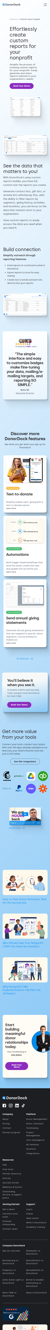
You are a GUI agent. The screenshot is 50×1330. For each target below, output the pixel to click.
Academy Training (35, 1227)
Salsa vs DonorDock (36, 1293)
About (6, 1119)
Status (29, 1214)
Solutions (31, 1149)
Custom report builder (30, 19)
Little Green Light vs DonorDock (13, 1281)
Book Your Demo (21, 86)
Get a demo (9, 1209)
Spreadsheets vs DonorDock (35, 1272)
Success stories (11, 1183)
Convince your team (10, 1215)
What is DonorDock (36, 1223)
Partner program (11, 1132)
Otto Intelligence (35, 1140)
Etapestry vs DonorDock (9, 1272)
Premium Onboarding (9, 1223)
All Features (32, 1145)
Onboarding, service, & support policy (12, 1195)
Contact (7, 1128)
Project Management (33, 1134)
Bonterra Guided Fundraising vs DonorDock (35, 1283)
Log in (29, 1209)
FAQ (5, 1165)
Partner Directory (12, 1174)
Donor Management (36, 1119)
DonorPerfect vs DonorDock (34, 1262)
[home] (11, 4)
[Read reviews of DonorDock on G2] (16, 1313)
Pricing (6, 1124)
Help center (32, 1218)
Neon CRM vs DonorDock (9, 1294)
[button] (44, 5)
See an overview (11, 1251)
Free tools (8, 1169)
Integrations (32, 1153)
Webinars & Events (12, 1187)
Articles (7, 1178)
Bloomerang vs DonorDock (10, 1262)
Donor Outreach (34, 1124)
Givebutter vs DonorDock (33, 1252)
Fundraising (32, 1128)
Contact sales (10, 1229)
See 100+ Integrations (25, 761)
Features (14, 19)
